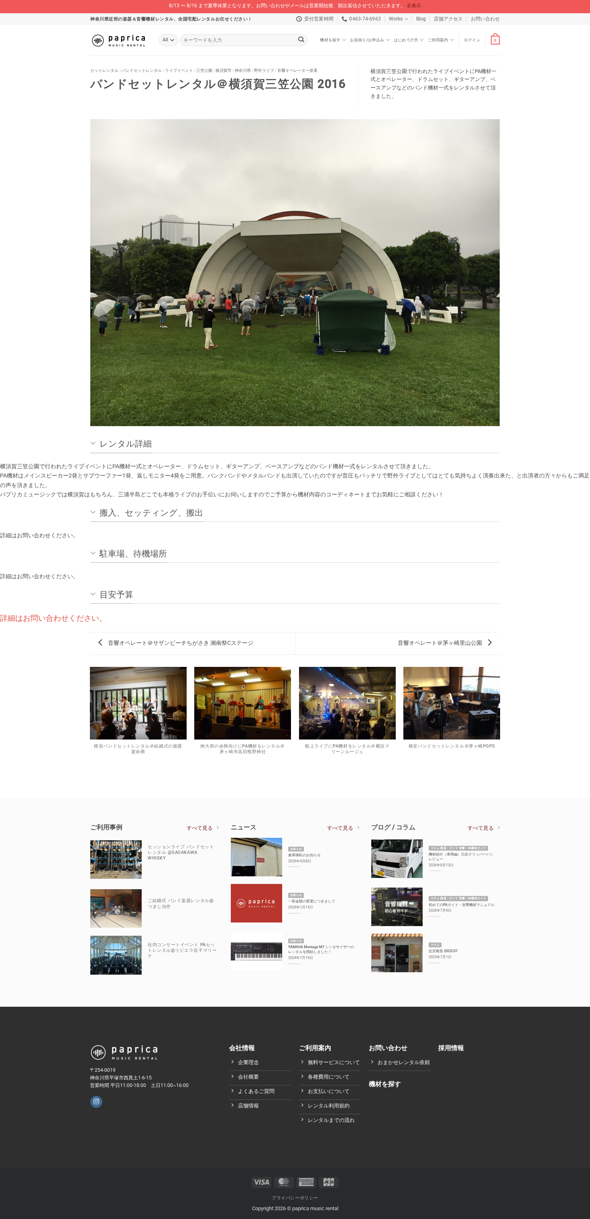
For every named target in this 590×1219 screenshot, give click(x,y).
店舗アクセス (448, 19)
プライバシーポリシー (295, 1198)
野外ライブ (264, 70)
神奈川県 (243, 70)
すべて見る (200, 828)
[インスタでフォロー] (96, 1102)
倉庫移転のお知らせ (304, 855)
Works (396, 19)
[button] (472, 40)
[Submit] (301, 40)
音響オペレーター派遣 (297, 70)
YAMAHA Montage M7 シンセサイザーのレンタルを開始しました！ (321, 949)
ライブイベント (179, 70)
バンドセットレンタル (142, 70)
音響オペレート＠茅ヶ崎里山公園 (440, 643)
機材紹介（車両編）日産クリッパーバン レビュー (461, 856)
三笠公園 (204, 70)
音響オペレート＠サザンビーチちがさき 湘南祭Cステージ (180, 643)
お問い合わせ (485, 19)
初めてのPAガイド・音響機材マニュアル (461, 904)
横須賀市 (224, 70)
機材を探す (330, 40)
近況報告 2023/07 (443, 951)
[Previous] (103, 279)
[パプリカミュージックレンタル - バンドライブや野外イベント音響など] (118, 40)
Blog (421, 19)
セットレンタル (104, 70)
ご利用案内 (438, 40)
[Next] (487, 279)
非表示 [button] (414, 5)
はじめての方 (406, 40)
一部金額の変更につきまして (311, 901)
